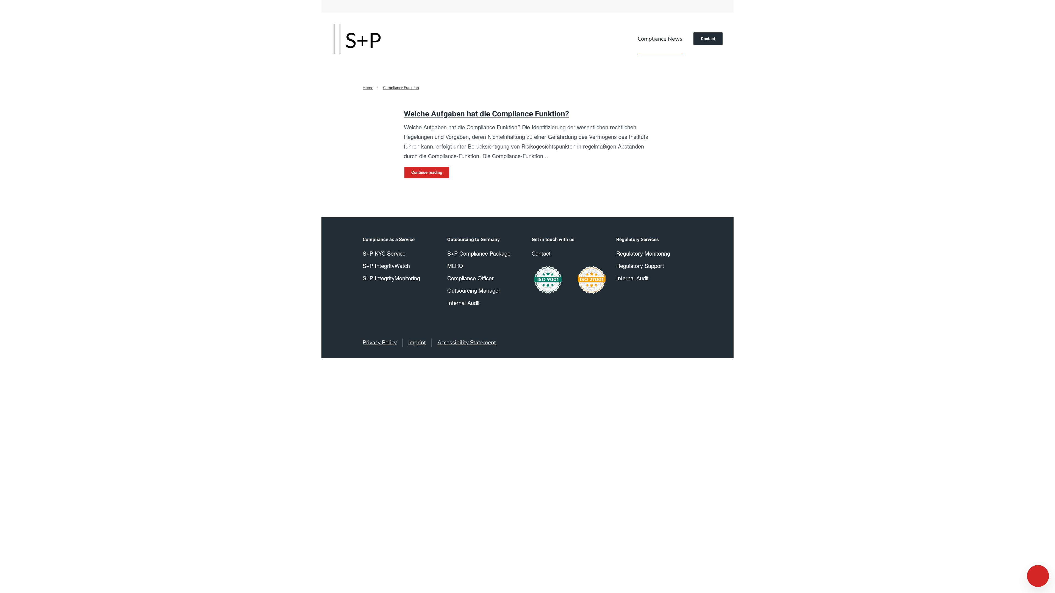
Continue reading (426, 172)
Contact (708, 39)
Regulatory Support (640, 266)
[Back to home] (357, 38)
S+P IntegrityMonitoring (391, 278)
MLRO (455, 266)
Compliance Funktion (401, 87)
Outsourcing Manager (473, 290)
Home (368, 87)
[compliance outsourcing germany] (591, 280)
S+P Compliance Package (478, 253)
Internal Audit (632, 278)
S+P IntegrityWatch (386, 266)
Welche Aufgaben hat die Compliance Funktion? (486, 114)
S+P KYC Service (384, 253)
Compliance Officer (470, 278)
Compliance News (660, 39)
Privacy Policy (380, 342)
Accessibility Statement (466, 342)
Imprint (417, 342)
